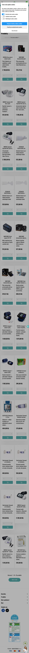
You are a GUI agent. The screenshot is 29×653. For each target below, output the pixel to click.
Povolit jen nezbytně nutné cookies (14, 27)
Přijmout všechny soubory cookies (14, 24)
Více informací (14, 30)
